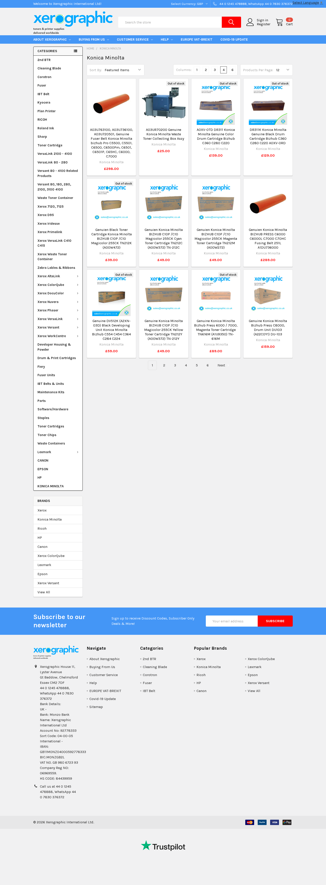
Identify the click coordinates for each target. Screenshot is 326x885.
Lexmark (44, 452)
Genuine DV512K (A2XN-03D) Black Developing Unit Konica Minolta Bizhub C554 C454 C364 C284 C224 (111, 330)
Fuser (41, 85)
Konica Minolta (49, 519)
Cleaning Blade (49, 68)
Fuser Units (46, 375)
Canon (42, 547)
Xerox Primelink (49, 232)
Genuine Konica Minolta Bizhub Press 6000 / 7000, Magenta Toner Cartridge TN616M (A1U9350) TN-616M (216, 330)
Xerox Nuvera (48, 302)
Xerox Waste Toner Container (52, 256)
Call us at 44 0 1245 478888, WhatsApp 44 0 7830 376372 (58, 791)
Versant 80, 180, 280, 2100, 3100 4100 (54, 186)
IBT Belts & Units (50, 384)
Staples (43, 418)
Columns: (184, 70)
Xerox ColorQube (50, 285)
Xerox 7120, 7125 (50, 206)
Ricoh (42, 528)
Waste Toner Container (55, 198)
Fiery (41, 367)
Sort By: (96, 70)
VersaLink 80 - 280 (52, 162)
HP (39, 478)
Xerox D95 (45, 215)
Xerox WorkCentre (51, 336)
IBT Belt (43, 94)
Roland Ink (45, 128)
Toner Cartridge (49, 145)
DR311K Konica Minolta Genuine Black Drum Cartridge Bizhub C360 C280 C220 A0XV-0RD (268, 136)
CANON (42, 460)
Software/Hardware (52, 409)
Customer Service (133, 39)
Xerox (42, 510)
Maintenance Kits (50, 392)
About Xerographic (50, 39)
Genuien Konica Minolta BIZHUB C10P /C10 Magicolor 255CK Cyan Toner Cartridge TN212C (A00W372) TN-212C (164, 239)
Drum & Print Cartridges (56, 358)
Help (165, 39)
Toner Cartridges (50, 426)
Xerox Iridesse (48, 224)
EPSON (42, 469)
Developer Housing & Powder (54, 347)
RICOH (42, 120)
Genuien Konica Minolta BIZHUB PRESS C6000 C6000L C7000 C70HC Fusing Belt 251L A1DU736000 (268, 239)
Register (263, 24)
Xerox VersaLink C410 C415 (54, 243)
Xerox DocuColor (50, 293)
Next (222, 365)
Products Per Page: (258, 70)
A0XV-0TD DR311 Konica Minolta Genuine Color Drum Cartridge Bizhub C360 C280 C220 (216, 136)
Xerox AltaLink (48, 276)
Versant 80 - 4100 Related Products (57, 173)
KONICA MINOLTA (50, 486)
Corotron (44, 77)
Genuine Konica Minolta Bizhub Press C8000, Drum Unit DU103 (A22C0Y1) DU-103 (268, 327)
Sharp (42, 137)
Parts (41, 401)
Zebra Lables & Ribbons (56, 268)
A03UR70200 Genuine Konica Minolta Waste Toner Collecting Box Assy (163, 134)
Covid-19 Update (234, 39)
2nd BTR (44, 60)
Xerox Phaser (47, 310)
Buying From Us (92, 39)
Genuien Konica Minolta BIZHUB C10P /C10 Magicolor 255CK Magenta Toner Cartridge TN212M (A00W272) (215, 239)
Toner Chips (46, 435)
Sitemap (96, 707)
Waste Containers (51, 443)
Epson (42, 574)
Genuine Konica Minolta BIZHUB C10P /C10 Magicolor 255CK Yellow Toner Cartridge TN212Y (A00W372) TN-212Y (163, 330)
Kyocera (43, 102)
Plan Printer (46, 111)
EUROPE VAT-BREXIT (196, 39)
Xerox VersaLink (50, 319)
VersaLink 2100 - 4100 (54, 154)
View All (43, 592)
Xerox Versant (48, 327)
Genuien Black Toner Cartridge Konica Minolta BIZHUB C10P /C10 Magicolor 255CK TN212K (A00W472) (111, 239)
